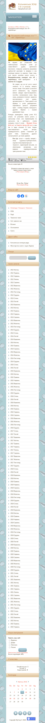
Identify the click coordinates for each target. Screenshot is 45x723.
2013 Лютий (14, 301)
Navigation (15, 17)
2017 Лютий (14, 434)
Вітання (13, 224)
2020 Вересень (15, 560)
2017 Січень (14, 431)
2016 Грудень (14, 428)
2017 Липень (14, 450)
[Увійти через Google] (26, 196)
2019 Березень (15, 510)
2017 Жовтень (15, 459)
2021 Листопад (15, 605)
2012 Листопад (15, 292)
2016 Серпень (15, 415)
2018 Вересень (15, 491)
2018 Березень (15, 475)
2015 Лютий (14, 368)
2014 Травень (14, 346)
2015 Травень (14, 377)
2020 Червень (15, 554)
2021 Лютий (14, 576)
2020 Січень (14, 538)
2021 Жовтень (15, 601)
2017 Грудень (14, 466)
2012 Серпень (15, 282)
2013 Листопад (15, 327)
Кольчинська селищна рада (19, 243)
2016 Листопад (15, 425)
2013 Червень (15, 314)
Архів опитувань (22, 652)
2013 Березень (15, 304)
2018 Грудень (14, 500)
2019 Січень (14, 504)
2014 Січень (14, 333)
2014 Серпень (15, 349)
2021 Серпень (15, 595)
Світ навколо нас (16, 221)
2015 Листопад (15, 390)
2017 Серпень (15, 453)
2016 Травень (14, 409)
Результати (12, 652)
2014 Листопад (15, 358)
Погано (13, 647)
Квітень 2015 (22, 681)
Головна (11, 27)
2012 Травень (14, 273)
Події (12, 214)
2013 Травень (14, 311)
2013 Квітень (14, 308)
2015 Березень (15, 371)
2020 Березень (15, 545)
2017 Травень (14, 443)
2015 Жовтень (15, 387)
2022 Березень (15, 617)
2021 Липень (14, 592)
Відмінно (14, 640)
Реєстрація (20, 172)
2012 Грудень (14, 295)
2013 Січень (14, 298)
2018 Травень (14, 481)
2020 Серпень (15, 557)
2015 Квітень (14, 374)
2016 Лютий (14, 399)
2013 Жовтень (15, 323)
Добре (13, 642)
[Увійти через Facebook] (22, 196)
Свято (12, 231)
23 (22, 698)
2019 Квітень (14, 513)
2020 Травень (14, 551)
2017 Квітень (14, 440)
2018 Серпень (15, 488)
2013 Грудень (14, 330)
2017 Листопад (15, 462)
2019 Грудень (14, 535)
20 (10, 698)
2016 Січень (14, 396)
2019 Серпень (15, 522)
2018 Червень (15, 485)
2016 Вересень (15, 418)
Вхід (26, 172)
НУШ (12, 211)
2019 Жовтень (15, 529)
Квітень (22, 27)
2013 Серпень (15, 317)
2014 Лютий (14, 336)
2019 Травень (14, 516)
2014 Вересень (15, 352)
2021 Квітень (14, 583)
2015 (16, 27)
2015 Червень (15, 380)
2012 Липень (14, 279)
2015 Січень (14, 364)
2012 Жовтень (15, 289)
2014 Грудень (14, 361)
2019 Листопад (15, 532)
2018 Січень (14, 469)
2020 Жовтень (15, 564)
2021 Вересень (15, 598)
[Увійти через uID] (18, 196)
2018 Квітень (14, 478)
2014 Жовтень (15, 355)
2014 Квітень (14, 342)
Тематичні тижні (15, 218)
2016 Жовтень (15, 421)
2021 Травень (14, 586)
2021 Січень (14, 573)
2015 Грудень (14, 393)
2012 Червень (15, 276)
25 (30, 698)
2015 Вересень (15, 383)
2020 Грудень (14, 570)
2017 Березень (15, 437)
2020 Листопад (15, 567)
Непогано (14, 645)
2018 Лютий (14, 472)
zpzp (17, 160)
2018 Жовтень (15, 494)
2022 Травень (14, 624)
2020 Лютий (14, 541)
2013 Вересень (15, 320)
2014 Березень (15, 339)
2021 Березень (15, 579)
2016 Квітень (14, 406)
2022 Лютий (14, 614)
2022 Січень (14, 611)
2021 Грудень (14, 608)
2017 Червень (15, 447)
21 (14, 698)
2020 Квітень (14, 548)
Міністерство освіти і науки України (22, 246)
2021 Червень (15, 589)
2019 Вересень (15, 526)
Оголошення (14, 227)
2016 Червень (15, 412)
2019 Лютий (14, 507)
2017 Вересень (15, 456)
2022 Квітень (14, 620)
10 (26, 692)
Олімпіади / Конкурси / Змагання (21, 159)
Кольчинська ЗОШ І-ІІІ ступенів (27, 5)
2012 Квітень (14, 270)
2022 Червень (15, 627)
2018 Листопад (15, 497)
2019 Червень (15, 519)
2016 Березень (15, 402)
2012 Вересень (15, 285)
